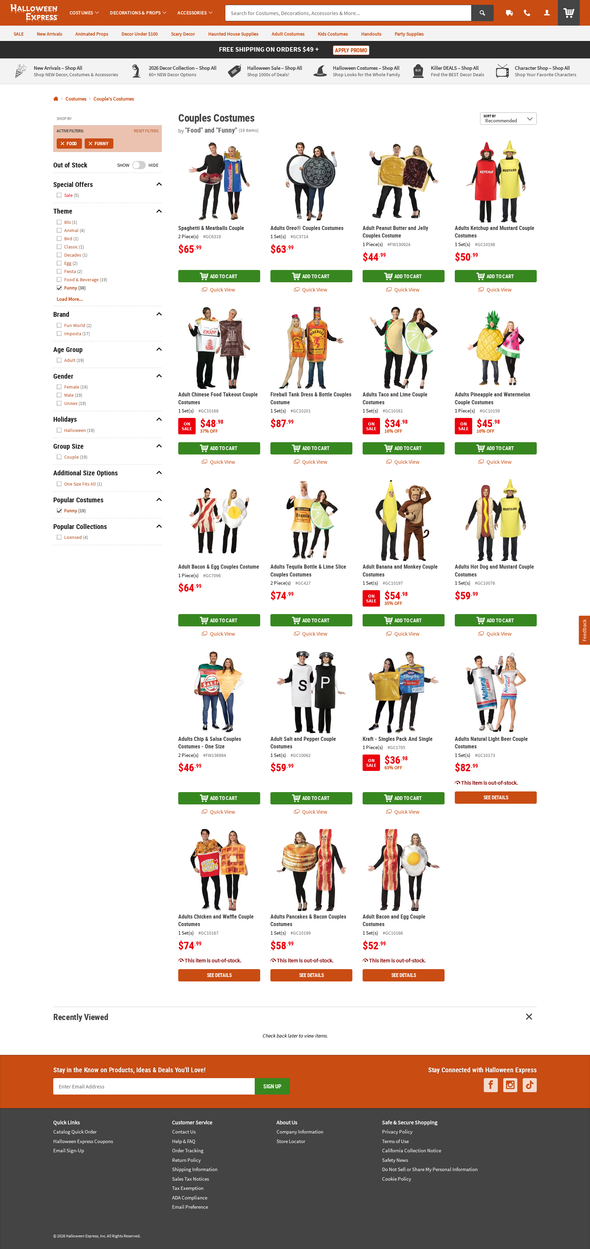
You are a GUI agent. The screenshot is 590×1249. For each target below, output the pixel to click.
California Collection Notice (411, 1150)
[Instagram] (510, 1085)
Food (72, 143)
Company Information (300, 1131)
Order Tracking (187, 1150)
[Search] (482, 13)
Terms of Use (395, 1141)
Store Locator (291, 1141)
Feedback (584, 630)
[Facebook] (491, 1085)
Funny (101, 143)
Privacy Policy (397, 1131)
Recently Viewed (80, 1016)
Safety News (395, 1160)
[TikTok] (530, 1085)
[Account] (547, 13)
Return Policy (186, 1160)
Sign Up (272, 1086)
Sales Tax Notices (190, 1179)
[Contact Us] (527, 13)
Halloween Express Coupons (83, 1141)
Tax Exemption (187, 1188)
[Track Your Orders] (509, 13)
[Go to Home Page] (55, 99)
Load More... (70, 299)
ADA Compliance (189, 1197)
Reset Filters (146, 131)
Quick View (222, 289)
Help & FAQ (183, 1141)
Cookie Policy (396, 1179)
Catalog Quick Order (75, 1131)
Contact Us (184, 1131)
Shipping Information (194, 1169)
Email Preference (190, 1207)
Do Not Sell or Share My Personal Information (430, 1169)
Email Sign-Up (68, 1150)
